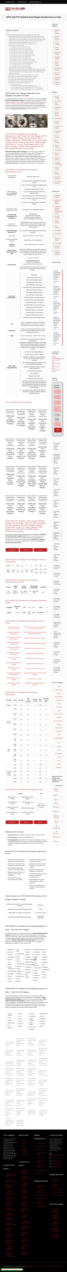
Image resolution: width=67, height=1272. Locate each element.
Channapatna (59, 753)
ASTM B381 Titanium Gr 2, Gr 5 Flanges (13, 678)
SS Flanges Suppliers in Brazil (26, 1222)
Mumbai (59, 693)
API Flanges (58, 150)
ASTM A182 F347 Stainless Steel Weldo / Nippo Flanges (23, 59)
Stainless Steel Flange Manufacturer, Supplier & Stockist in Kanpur (57, 337)
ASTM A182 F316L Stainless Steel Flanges (35, 643)
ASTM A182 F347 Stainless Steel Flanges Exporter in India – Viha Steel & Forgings (28, 89)
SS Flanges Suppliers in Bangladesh (25, 1191)
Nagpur (59, 764)
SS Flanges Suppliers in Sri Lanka (26, 1210)
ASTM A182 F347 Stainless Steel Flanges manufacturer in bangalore (9, 1072)
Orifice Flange (57, 136)
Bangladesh (56, 828)
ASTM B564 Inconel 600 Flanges (35, 653)
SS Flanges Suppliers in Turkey (25, 1197)
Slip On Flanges (57, 97)
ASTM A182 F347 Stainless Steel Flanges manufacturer (32, 1062)
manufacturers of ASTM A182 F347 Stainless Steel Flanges (20, 1123)
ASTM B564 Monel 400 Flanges (34, 663)
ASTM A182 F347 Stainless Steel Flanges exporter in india (43, 1052)
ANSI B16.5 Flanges (57, 196)
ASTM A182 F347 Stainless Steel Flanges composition (43, 1042)
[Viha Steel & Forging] (15, 8)
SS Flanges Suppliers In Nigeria (9, 1229)
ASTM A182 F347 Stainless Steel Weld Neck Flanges (22, 52)
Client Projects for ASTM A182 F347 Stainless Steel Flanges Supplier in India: (27, 86)
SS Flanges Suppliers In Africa (11, 1218)
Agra (59, 742)
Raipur (59, 757)
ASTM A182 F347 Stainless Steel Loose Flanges (21, 64)
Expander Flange (57, 158)
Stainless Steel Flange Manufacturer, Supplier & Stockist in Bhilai (57, 306)
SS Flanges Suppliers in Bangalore (55, 1229)
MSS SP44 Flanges (57, 247)
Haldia (59, 747)
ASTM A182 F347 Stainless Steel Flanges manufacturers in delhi (9, 1082)
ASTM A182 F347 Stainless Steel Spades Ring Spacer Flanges (24, 62)
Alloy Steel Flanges (58, 53)
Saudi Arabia (57, 790)
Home (23, 1140)
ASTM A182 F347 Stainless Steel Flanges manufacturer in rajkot (32, 1072)
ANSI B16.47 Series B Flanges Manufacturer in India (58, 210)
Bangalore (59, 700)
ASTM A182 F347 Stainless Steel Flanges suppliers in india (20, 1112)
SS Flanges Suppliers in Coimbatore (55, 1210)
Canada (57, 811)
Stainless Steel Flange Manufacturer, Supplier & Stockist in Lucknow (57, 275)
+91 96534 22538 (9, 2)
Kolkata (59, 717)
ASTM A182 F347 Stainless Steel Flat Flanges (21, 66)
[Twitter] (58, 2)
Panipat (59, 724)
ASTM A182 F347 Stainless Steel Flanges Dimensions (21, 81)
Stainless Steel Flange (41, 1161)
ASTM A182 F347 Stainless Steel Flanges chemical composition (32, 1042)
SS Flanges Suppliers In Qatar (11, 1209)
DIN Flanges (58, 243)
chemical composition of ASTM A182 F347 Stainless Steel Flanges (9, 1122)
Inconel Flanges (57, 43)
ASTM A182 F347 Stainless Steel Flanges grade (9, 1063)
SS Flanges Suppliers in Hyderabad (55, 1236)
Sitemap (17, 1268)
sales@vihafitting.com (35, 2)
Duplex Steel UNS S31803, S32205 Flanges (14, 673)
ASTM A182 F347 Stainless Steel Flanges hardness (20, 1062)
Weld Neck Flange (58, 108)
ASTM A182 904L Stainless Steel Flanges (14, 653)
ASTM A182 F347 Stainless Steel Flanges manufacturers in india (20, 1082)
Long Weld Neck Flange (58, 102)
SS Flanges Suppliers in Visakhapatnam (57, 1217)
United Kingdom (56, 816)
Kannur (59, 750)
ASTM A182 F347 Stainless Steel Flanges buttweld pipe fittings (20, 1042)
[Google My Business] (63, 2)
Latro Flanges (57, 173)
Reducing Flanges (57, 177)
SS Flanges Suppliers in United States (25, 1171)
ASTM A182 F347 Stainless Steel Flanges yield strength (43, 1113)
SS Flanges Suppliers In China (11, 1223)
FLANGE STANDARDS (25, 1150)
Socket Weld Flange (57, 113)
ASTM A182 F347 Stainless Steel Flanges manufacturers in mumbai (32, 1082)
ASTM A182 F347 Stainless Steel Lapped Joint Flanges (22, 51)
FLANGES (24, 1146)
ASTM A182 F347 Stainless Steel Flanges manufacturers (43, 1072)
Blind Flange (58, 118)
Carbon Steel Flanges (57, 38)
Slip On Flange (41, 1143)
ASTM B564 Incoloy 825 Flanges (13, 684)
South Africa (57, 822)
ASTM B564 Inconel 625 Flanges (13, 658)
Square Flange (57, 154)
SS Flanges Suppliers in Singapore (25, 1203)
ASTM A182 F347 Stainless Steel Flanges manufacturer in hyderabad (20, 1072)
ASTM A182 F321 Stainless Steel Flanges (35, 648)
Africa (57, 841)
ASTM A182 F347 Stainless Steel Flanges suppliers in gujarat (9, 1112)
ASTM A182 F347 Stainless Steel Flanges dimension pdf (9, 1052)
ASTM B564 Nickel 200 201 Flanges (34, 669)
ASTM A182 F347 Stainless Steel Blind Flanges (20, 46)
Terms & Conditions (8, 1268)
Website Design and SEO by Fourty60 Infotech (39, 1266)
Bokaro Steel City (59, 714)
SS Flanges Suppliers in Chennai (55, 1223)
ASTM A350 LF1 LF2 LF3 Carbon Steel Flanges (14, 628)
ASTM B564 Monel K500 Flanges (13, 668)
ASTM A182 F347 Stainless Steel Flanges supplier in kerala (43, 1102)
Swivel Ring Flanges (58, 182)
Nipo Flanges (57, 141)
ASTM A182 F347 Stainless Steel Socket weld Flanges (22, 53)
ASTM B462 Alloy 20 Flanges (35, 679)
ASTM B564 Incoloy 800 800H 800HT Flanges (35, 684)
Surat (58, 710)
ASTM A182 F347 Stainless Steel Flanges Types (20, 82)
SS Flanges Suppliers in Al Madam (25, 1253)
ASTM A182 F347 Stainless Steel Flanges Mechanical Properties (23, 76)
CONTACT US (25, 1154)
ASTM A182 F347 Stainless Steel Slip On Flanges (21, 48)
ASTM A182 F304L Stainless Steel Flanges (14, 638)
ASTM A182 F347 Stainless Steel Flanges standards (20, 1103)
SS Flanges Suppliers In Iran (10, 1198)
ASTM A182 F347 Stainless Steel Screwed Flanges (22, 67)
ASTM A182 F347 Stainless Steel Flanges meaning (9, 1092)
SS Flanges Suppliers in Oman (11, 1180)
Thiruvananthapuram (59, 721)
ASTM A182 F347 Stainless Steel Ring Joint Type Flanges (23, 60)
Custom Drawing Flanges (57, 252)
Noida (59, 760)
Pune (58, 686)
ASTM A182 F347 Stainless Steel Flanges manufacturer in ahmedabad (43, 1062)
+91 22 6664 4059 (57, 1161)
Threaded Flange (58, 127)
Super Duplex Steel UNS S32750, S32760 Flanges (35, 673)
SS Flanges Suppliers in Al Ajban (25, 1240)
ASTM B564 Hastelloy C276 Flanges (13, 663)
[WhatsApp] (53, 2)
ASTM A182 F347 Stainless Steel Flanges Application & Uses (24, 85)
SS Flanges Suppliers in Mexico (9, 1235)
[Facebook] (56, 2)
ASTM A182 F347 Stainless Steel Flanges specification (9, 1103)
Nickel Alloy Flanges (58, 69)
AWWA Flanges (57, 221)
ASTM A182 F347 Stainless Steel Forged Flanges (21, 58)
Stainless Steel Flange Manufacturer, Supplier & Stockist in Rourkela (57, 290)
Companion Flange (58, 132)
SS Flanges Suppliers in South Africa (27, 1178)
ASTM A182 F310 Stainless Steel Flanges (35, 638)
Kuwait (57, 795)
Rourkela (59, 767)
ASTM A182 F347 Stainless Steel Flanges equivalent (32, 1052)
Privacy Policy (56, 1266)
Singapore (56, 833)
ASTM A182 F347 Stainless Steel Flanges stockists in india (32, 1102)
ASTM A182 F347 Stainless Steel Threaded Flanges (21, 49)
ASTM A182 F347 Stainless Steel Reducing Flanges (22, 63)
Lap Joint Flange (57, 122)
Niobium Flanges (57, 73)
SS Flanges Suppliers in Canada (9, 1241)
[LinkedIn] (60, 2)
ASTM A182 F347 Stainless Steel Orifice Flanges (21, 56)
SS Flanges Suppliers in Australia (25, 1216)
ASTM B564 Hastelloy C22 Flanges (34, 658)
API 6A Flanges (57, 146)
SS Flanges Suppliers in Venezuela (9, 1248)
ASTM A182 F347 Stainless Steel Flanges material (43, 1082)
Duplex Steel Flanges (57, 63)
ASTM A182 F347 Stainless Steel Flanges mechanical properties (20, 1092)
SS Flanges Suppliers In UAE (10, 1214)
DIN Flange (40, 1173)
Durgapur (59, 731)
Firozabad (59, 707)
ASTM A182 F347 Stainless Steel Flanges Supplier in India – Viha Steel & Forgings (28, 88)
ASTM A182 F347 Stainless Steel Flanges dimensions (20, 1052)
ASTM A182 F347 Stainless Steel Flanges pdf (32, 1093)
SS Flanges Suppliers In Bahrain (9, 1203)
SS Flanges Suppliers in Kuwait (9, 1186)
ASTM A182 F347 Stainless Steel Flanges (14, 648)
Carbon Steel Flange (40, 1166)
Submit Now (58, 430)
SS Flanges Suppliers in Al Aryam (25, 1246)
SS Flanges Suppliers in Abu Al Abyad (27, 1227)
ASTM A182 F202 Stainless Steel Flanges (14, 633)
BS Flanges (58, 230)
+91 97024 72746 (56, 1164)
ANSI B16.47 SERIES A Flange (58, 201)
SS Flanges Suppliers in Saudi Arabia (11, 1175)
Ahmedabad (59, 690)
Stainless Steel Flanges (57, 31)
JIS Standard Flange (57, 238)
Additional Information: (16, 84)
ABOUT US (24, 1143)
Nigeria (57, 807)
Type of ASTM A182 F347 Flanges (16, 45)
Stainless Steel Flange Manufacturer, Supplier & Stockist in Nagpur (57, 321)
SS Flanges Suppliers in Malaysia (25, 1184)
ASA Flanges (57, 226)
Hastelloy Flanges (57, 58)
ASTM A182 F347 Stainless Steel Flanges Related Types (21, 79)
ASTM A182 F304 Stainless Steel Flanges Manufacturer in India (35, 633)
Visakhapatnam (59, 697)
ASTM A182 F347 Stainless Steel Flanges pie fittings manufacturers (43, 1092)
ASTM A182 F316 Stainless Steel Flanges (14, 643)
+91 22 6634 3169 (56, 1158)
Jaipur (59, 703)
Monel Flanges (57, 48)
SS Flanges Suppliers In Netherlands (9, 1192)
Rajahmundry (59, 728)
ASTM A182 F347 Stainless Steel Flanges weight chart (32, 1113)
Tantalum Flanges (57, 78)
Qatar (57, 803)
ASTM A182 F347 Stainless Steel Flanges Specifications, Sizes (23, 44)
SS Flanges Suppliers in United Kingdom (10, 1254)
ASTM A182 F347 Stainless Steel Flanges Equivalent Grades (22, 78)
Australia (57, 837)
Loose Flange (57, 168)
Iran (57, 800)
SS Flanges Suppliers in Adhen (25, 1234)
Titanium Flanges (57, 83)
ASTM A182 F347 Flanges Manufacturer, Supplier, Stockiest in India (23, 35)
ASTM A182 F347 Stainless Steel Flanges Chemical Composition (23, 75)
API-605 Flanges (57, 217)
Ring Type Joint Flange (58, 163)
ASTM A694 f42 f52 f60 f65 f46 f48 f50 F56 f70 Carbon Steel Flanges (35, 628)
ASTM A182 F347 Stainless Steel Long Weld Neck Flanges (23, 55)
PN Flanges (58, 233)
